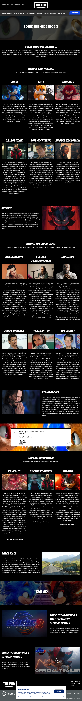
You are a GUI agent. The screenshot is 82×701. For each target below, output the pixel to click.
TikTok (72, 685)
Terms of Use (76, 693)
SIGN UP (75, 13)
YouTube (73, 683)
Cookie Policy (68, 693)
